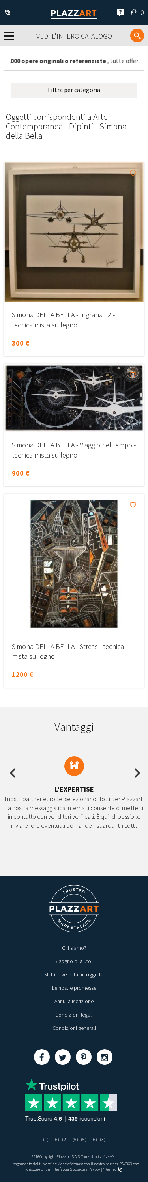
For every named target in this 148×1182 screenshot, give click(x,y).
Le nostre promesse (74, 987)
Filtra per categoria (74, 90)
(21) (66, 1139)
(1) (46, 1139)
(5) (75, 1139)
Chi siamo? (74, 947)
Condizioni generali (74, 1027)
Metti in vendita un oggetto (74, 974)
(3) (102, 1139)
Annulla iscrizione (74, 1001)
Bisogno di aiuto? (74, 961)
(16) (55, 1139)
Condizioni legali (74, 1014)
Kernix (110, 1169)
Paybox (94, 1169)
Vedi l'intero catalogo (74, 35)
